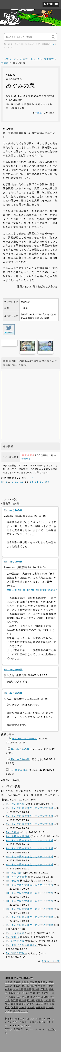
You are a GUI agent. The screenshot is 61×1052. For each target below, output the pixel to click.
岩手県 (25, 982)
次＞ (47, 481)
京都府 (20, 997)
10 (16, 481)
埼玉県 (41, 986)
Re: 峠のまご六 (15, 941)
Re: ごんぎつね (15, 804)
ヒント (53, 44)
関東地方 (49, 59)
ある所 (8, 1011)
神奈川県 (18, 989)
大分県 (22, 1007)
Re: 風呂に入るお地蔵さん (21, 945)
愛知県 (45, 993)
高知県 (31, 1004)
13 (31, 481)
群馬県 (33, 986)
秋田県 (41, 982)
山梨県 (12, 993)
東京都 (8, 989)
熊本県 (14, 1007)
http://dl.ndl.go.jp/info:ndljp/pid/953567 (32, 589)
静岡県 (36, 993)
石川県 (44, 989)
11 (21, 481)
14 (36, 481)
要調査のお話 (20, 1011)
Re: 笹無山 (12, 937)
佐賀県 (47, 1004)
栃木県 (25, 986)
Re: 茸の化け (14, 872)
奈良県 (45, 997)
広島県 (39, 1000)
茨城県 (17, 986)
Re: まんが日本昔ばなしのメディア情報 (29, 808)
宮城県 (33, 982)
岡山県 (31, 1000)
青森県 (17, 982)
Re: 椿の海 (12, 880)
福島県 (8, 986)
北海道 (8, 982)
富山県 (35, 989)
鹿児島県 (40, 1007)
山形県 (50, 982)
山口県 (47, 1000)
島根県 (22, 1000)
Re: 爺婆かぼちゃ (16, 953)
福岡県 (39, 1004)
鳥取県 (14, 1000)
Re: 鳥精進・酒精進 (17, 836)
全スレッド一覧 (51, 961)
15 (41, 481)
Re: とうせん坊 (15, 933)
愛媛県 (22, 1004)
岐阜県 (28, 993)
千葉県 (4, 63)
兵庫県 (36, 997)
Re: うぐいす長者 (16, 876)
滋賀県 (12, 997)
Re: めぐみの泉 (27, 738)
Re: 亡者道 (12, 832)
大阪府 (28, 997)
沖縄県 (50, 1007)
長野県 (20, 993)
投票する (26, 459)
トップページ (8, 59)
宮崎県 (31, 1007)
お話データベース (30, 59)
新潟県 (27, 989)
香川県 (14, 1004)
